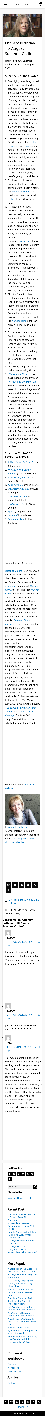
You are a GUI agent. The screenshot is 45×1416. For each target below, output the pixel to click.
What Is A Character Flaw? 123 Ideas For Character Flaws (21, 1292)
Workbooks (13, 1368)
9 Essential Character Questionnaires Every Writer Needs (22, 1226)
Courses (12, 1364)
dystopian (10, 586)
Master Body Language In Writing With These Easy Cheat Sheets (20, 1283)
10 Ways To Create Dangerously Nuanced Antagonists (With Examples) (22, 1249)
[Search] (35, 1187)
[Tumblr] (8, 890)
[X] (35, 885)
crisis (10, 199)
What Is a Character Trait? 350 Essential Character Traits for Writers (21, 1301)
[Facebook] (8, 885)
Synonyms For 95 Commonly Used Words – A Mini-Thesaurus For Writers (22, 1339)
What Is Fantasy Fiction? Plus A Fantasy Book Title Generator (22, 1217)
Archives (12, 1383)
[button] (6, 4)
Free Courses (14, 1372)
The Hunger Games (18, 374)
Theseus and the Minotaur (22, 381)
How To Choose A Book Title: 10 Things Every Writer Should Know (22, 1235)
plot (34, 142)
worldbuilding (19, 321)
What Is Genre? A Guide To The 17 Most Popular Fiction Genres (22, 1322)
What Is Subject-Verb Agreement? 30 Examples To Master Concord (22, 1330)
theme (27, 146)
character (13, 146)
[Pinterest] (28, 885)
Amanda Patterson (18, 827)
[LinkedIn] (21, 885)
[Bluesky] (15, 885)
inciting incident (21, 191)
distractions (25, 241)
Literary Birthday (18, 899)
